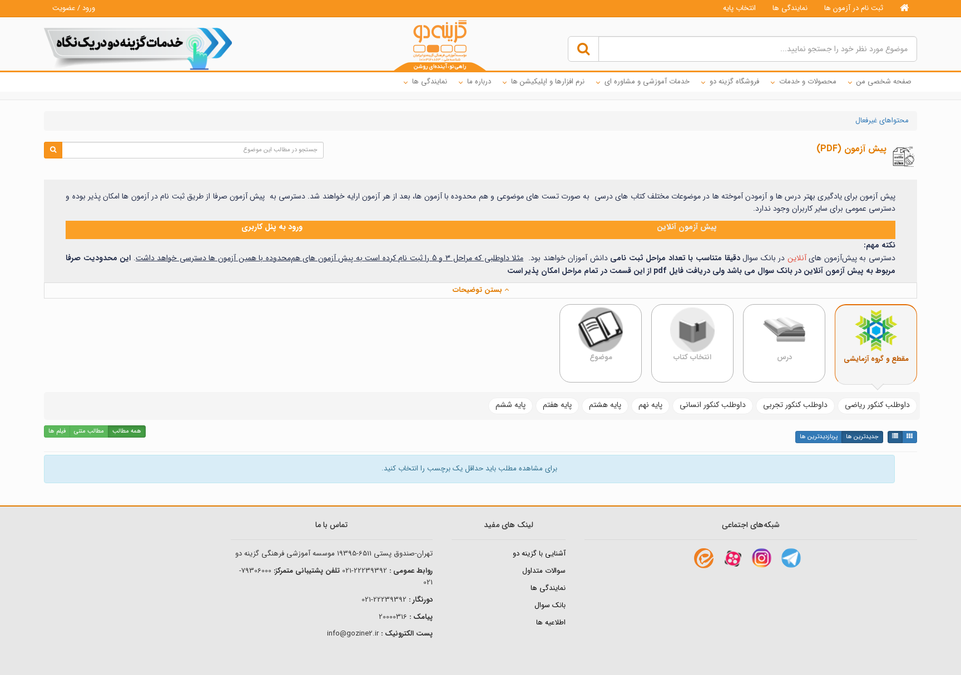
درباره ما (479, 81)
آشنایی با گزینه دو (539, 553)
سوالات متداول (544, 571)
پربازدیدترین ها (819, 436)
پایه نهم (650, 405)
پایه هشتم (605, 405)
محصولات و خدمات (807, 81)
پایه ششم (511, 405)
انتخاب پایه (739, 8)
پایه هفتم (557, 405)
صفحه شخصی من (884, 81)
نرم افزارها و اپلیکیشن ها (547, 81)
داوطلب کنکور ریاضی (877, 405)
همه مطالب (126, 431)
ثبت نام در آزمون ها (853, 8)
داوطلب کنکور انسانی (713, 405)
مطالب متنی (89, 431)
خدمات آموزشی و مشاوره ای (647, 81)
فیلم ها (57, 431)
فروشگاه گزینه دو (734, 81)
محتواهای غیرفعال (882, 120)
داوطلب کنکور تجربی (795, 405)
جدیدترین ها (862, 436)
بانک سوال (550, 605)
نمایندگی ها (790, 8)
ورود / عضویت (73, 8)
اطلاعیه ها (551, 622)
